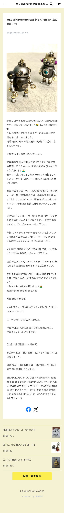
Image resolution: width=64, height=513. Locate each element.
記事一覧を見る (32, 476)
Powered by (28, 496)
